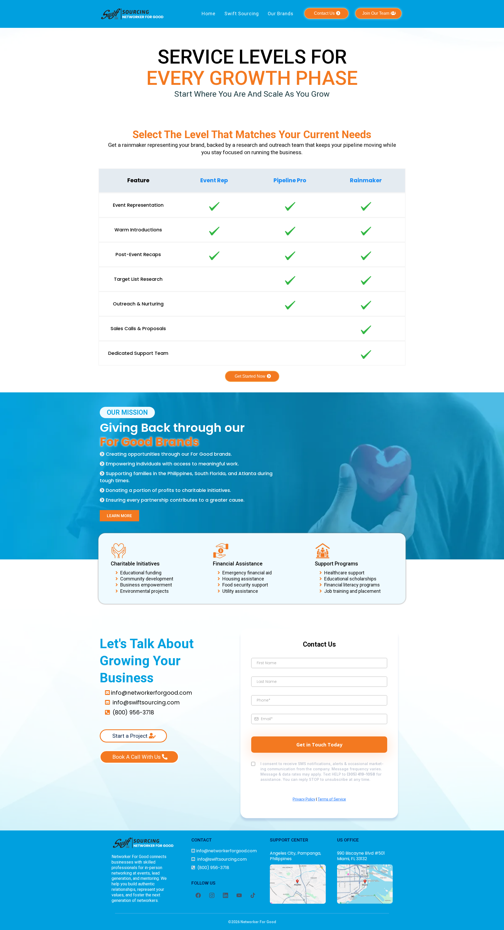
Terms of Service (332, 799)
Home (209, 13)
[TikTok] (253, 895)
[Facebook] (198, 895)
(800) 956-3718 (133, 712)
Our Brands (280, 13)
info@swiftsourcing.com (146, 702)
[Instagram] (212, 895)
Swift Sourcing (241, 13)
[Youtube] (239, 895)
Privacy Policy (304, 799)
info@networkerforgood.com (151, 693)
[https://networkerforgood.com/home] (132, 14)
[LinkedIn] (225, 895)
